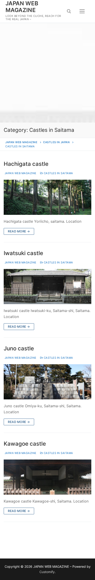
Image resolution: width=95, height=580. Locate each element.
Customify (47, 572)
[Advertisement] (47, 72)
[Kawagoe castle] (47, 477)
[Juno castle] (47, 381)
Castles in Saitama (58, 173)
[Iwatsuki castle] (47, 286)
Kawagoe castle (25, 443)
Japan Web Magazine (20, 173)
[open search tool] (69, 11)
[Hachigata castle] (47, 197)
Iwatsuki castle (23, 253)
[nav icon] (82, 11)
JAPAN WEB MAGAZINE (22, 6)
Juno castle (19, 348)
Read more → (19, 231)
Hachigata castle (26, 163)
